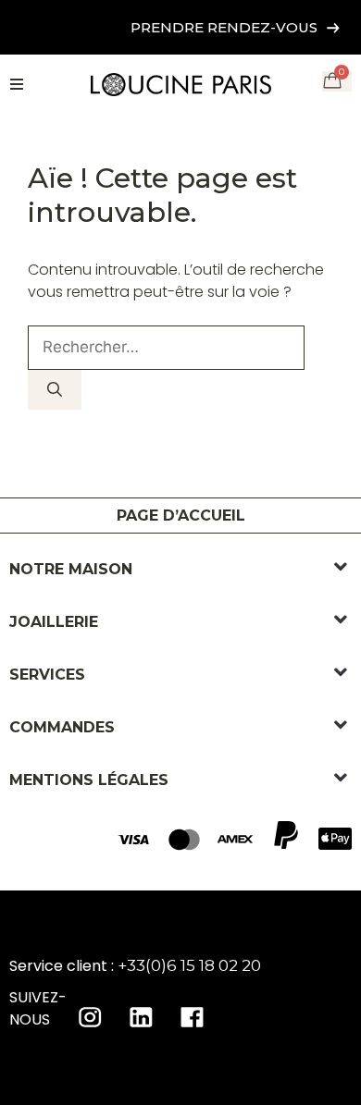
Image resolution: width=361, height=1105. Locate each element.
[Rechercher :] (166, 347)
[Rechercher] (54, 390)
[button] (340, 567)
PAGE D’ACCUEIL (181, 515)
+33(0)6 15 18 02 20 (189, 965)
